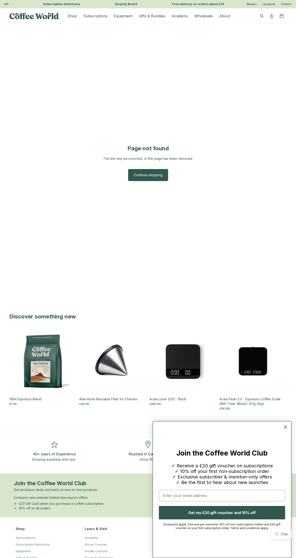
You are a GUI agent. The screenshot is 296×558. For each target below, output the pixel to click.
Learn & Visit (96, 529)
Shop (20, 529)
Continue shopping (148, 175)
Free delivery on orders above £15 (196, 4)
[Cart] (282, 16)
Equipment (23, 551)
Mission (252, 4)
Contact (286, 4)
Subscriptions (25, 538)
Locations (268, 4)
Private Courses (96, 551)
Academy (91, 538)
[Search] (262, 16)
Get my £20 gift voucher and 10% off (222, 512)
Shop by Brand (123, 4)
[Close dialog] (285, 427)
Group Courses (96, 544)
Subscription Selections (59, 4)
